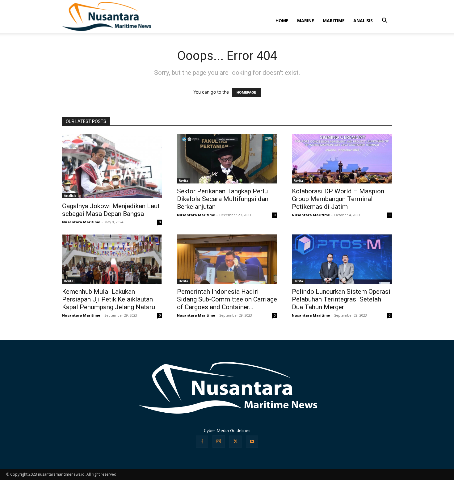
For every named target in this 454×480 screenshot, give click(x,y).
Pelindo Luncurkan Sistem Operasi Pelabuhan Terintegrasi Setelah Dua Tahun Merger (341, 299)
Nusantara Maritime (81, 222)
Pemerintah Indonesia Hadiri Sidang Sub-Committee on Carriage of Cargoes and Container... (227, 299)
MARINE (305, 20)
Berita (183, 181)
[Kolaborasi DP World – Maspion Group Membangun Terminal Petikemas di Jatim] (342, 158)
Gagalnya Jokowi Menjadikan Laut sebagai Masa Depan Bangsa (111, 209)
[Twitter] (235, 442)
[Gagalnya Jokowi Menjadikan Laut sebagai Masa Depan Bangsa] (112, 166)
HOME (281, 20)
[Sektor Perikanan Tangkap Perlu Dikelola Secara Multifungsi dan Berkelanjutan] (227, 158)
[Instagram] (218, 441)
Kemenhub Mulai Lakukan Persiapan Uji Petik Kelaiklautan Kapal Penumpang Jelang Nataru (108, 299)
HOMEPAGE (246, 92)
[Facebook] (202, 442)
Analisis (70, 195)
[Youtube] (252, 442)
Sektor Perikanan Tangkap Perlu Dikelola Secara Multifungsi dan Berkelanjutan (222, 198)
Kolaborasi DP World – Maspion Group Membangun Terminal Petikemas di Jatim (338, 198)
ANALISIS (363, 20)
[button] (384, 21)
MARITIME (334, 20)
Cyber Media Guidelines (227, 430)
